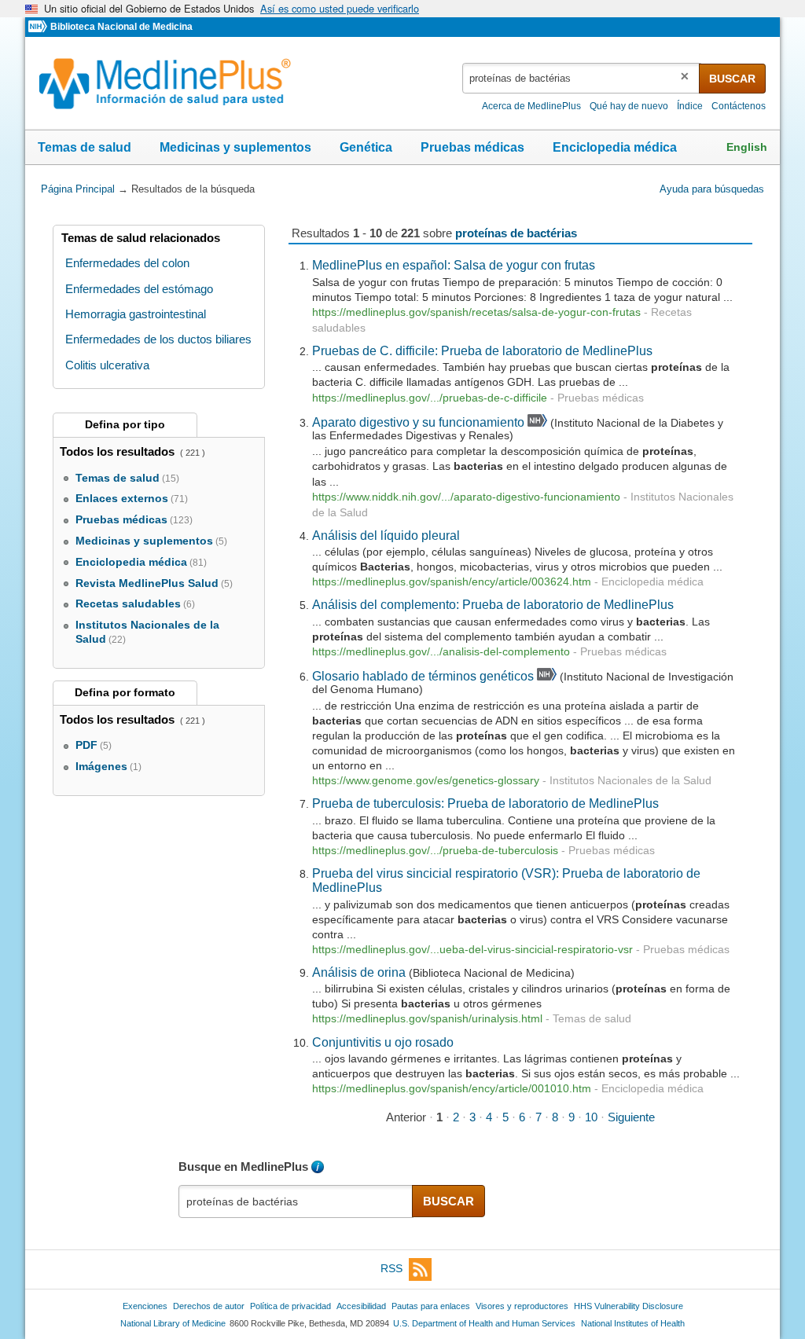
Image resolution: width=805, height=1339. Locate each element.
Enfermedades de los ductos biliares (158, 339)
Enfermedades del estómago (139, 288)
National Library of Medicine (173, 1323)
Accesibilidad (361, 1306)
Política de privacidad (290, 1306)
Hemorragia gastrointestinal (135, 314)
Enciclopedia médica (615, 147)
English (746, 147)
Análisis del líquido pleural (386, 535)
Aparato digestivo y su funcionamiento (418, 422)
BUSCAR (732, 78)
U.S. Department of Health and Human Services (484, 1323)
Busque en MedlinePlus (243, 1166)
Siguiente (631, 1117)
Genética (366, 147)
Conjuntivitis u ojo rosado (383, 1042)
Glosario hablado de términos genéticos (423, 676)
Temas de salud (84, 147)
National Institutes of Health (633, 1323)
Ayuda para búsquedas (712, 189)
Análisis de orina (359, 972)
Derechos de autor (208, 1306)
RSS (391, 1268)
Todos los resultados (119, 451)
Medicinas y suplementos (235, 147)
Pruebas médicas (472, 147)
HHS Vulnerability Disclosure (628, 1306)
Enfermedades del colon (127, 263)
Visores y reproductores (522, 1306)
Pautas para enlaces (430, 1306)
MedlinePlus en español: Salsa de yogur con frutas (453, 265)
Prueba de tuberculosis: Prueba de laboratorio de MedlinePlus (485, 803)
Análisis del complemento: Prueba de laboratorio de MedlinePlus (493, 604)
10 (591, 1117)
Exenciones (145, 1306)
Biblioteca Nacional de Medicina (121, 26)
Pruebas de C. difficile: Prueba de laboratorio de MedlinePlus (482, 350)
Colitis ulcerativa (107, 365)
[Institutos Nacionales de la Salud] (39, 27)
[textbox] (581, 78)
